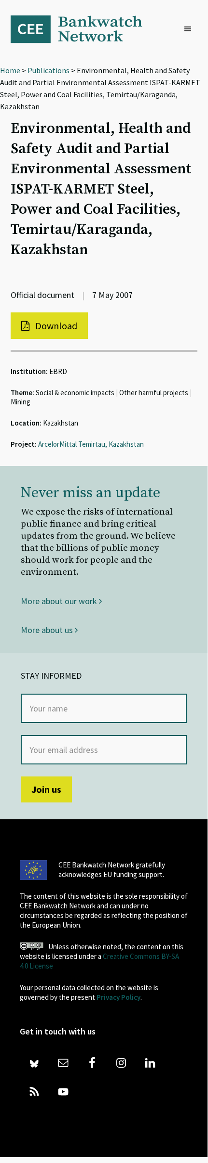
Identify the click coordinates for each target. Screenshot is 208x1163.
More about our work (60, 601)
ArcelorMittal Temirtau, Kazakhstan (91, 444)
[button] (190, 29)
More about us (48, 629)
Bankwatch (83, 29)
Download (55, 326)
